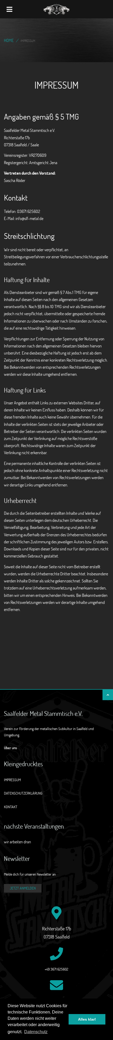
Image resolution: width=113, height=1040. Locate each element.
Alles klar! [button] (87, 1019)
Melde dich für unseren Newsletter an (30, 874)
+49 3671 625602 (56, 969)
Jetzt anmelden (23, 888)
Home (9, 40)
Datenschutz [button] (36, 1032)
